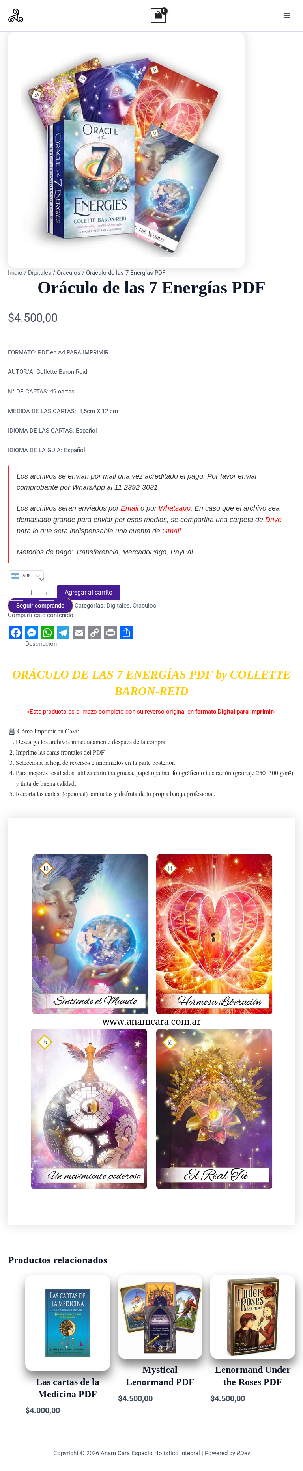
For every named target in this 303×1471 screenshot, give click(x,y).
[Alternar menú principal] (287, 15)
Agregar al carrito (88, 592)
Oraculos (68, 272)
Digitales (39, 272)
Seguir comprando (40, 605)
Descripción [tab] (41, 643)
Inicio (15, 272)
